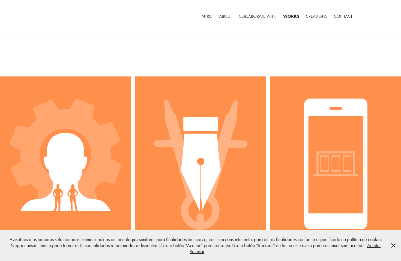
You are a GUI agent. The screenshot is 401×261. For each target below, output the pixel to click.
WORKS (291, 16)
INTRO (206, 16)
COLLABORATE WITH (258, 16)
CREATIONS (316, 16)
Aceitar (374, 245)
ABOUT (225, 16)
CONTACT (343, 16)
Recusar (197, 251)
